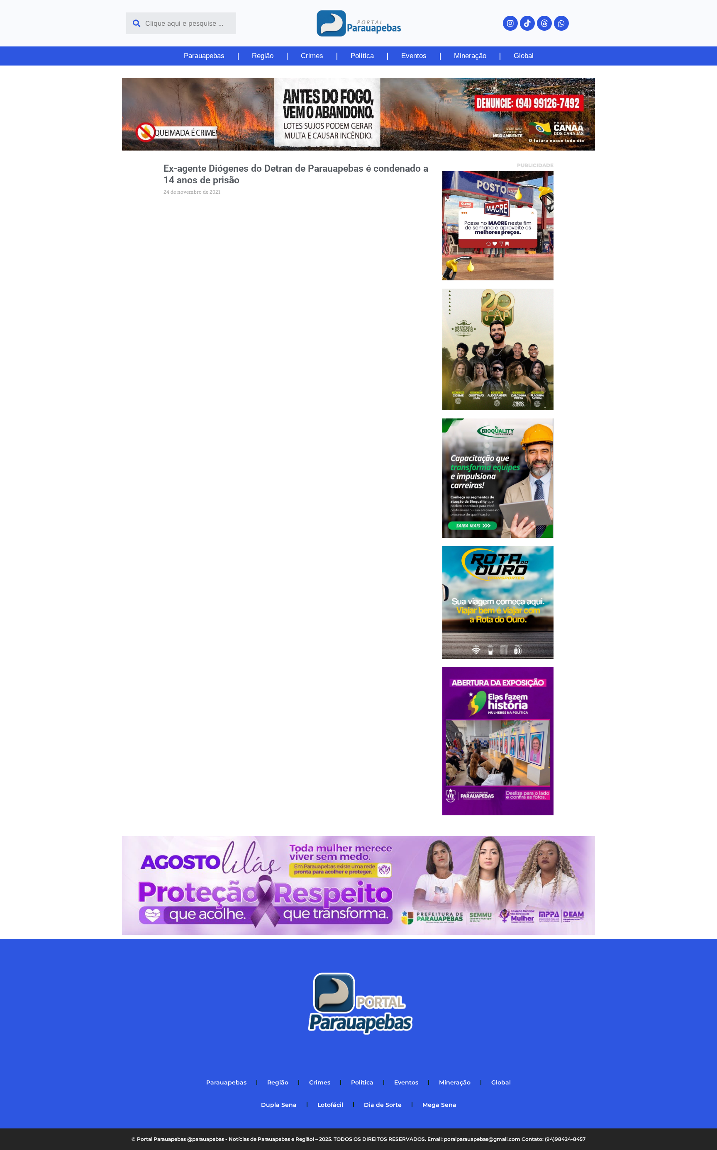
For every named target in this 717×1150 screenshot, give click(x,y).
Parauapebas (204, 56)
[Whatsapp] (561, 23)
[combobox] (181, 23)
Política (362, 56)
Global (524, 56)
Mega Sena (439, 1105)
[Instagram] (510, 23)
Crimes (312, 56)
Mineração (470, 56)
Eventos (414, 56)
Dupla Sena (279, 1105)
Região (262, 56)
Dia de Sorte (383, 1105)
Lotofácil (330, 1105)
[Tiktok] (527, 23)
